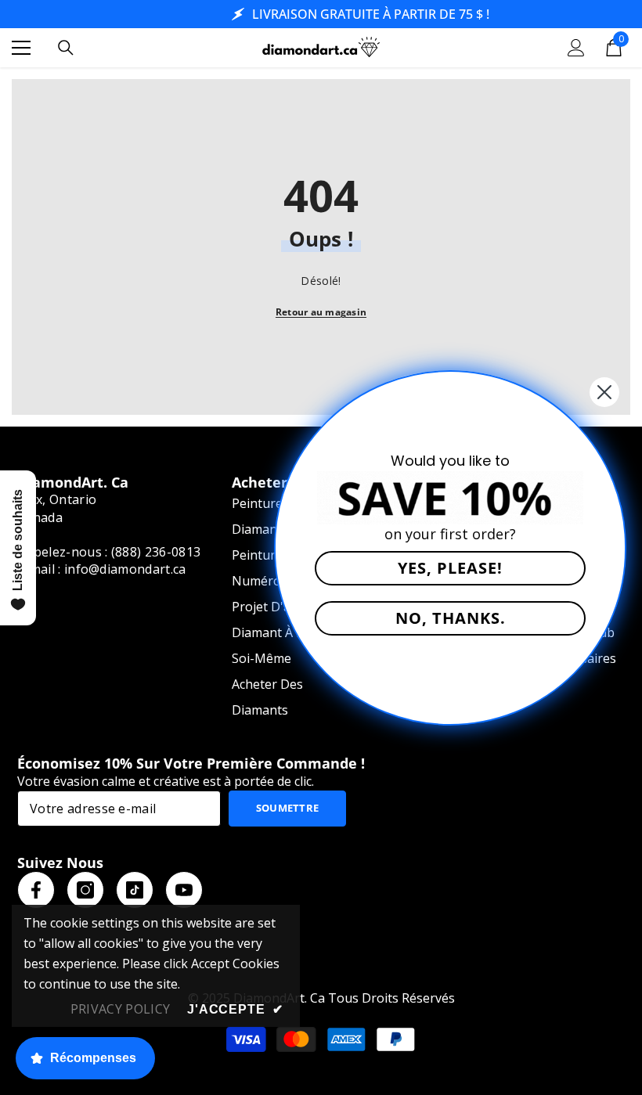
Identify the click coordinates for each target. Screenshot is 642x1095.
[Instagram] (85, 890)
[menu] (21, 47)
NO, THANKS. (450, 618)
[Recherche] (65, 47)
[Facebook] (36, 890)
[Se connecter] (576, 47)
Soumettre (287, 808)
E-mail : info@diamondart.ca (101, 569)
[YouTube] (184, 890)
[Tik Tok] (134, 890)
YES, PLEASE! (450, 567)
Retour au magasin (321, 312)
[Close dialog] (604, 392)
